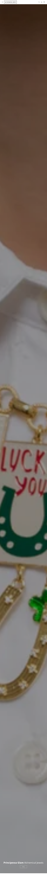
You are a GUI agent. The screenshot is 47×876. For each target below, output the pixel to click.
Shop (23, 866)
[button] (2, 2)
